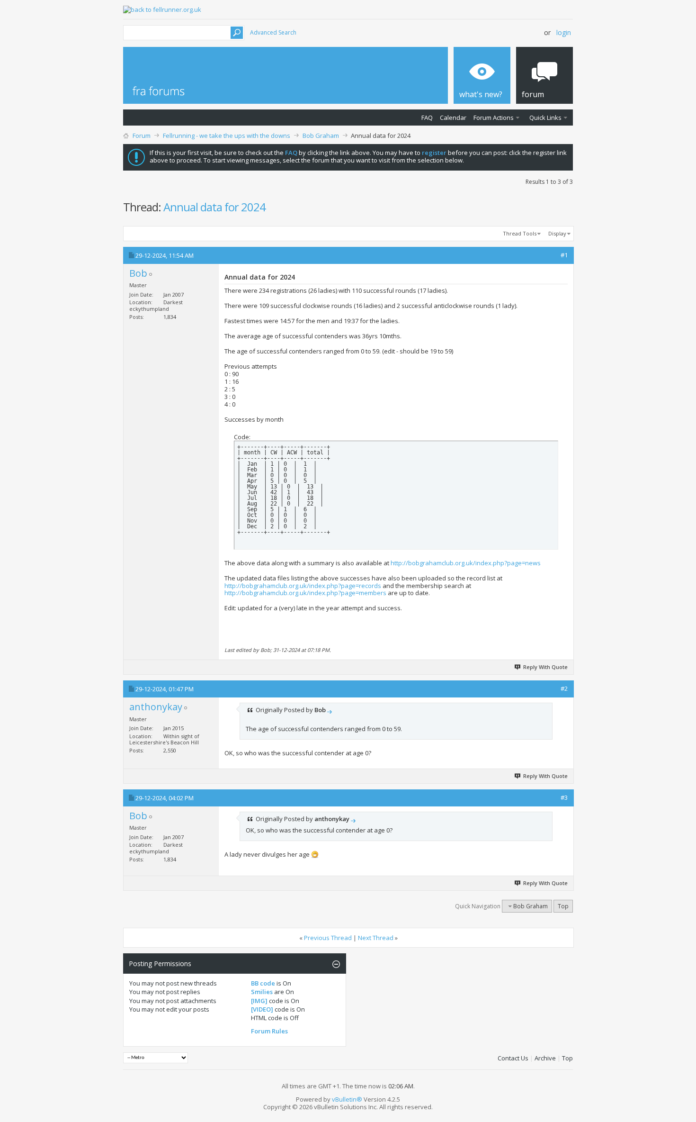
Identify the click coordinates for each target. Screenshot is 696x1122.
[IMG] (259, 1000)
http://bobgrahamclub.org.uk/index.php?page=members (305, 592)
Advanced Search (273, 32)
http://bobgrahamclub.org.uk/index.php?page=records (302, 585)
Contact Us (513, 1058)
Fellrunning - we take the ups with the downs (226, 135)
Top (563, 906)
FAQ (427, 117)
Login (563, 32)
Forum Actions (493, 117)
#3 (564, 797)
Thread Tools (519, 233)
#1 (564, 255)
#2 (564, 688)
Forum (142, 135)
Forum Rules (269, 1031)
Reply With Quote (545, 666)
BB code (263, 983)
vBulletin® (347, 1099)
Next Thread (375, 937)
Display (557, 233)
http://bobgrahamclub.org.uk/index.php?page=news (466, 563)
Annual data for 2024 (214, 207)
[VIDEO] (262, 1009)
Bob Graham (321, 135)
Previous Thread (328, 937)
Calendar (453, 117)
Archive (545, 1058)
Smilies (262, 991)
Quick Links (545, 117)
